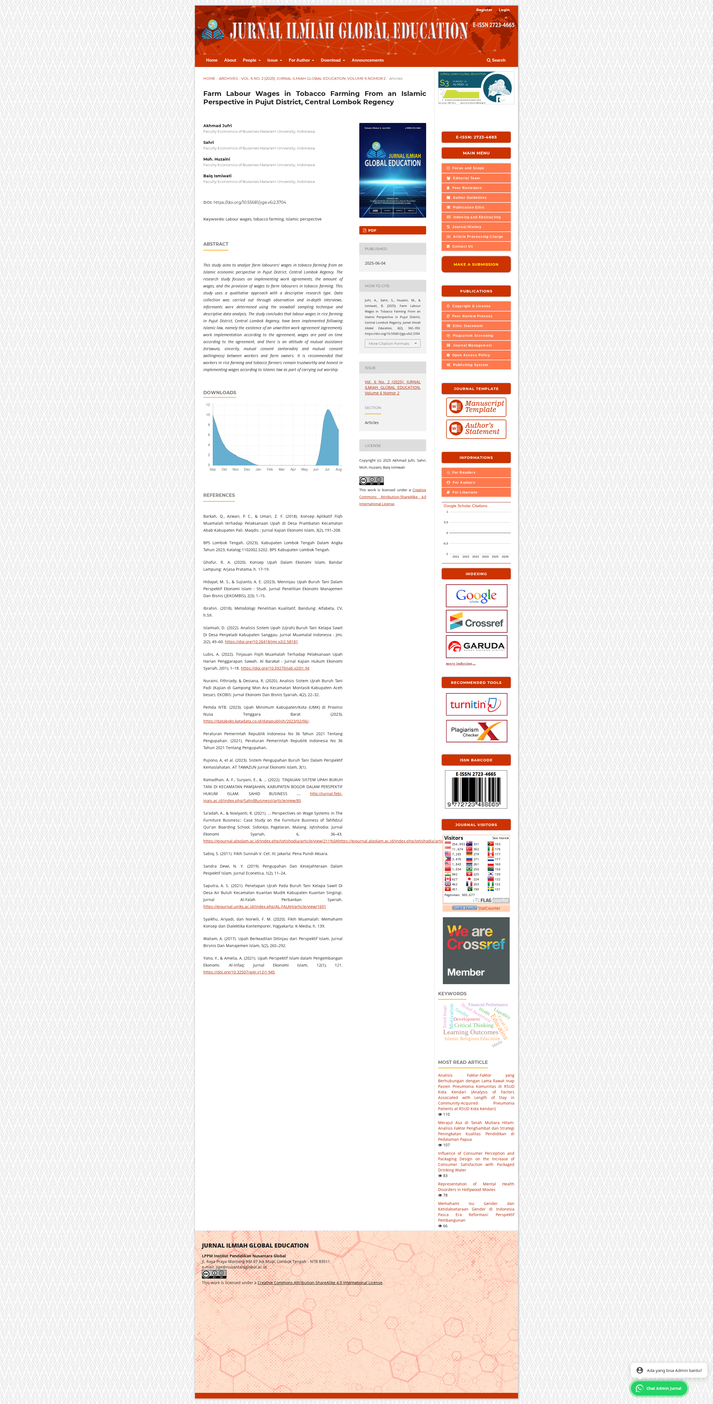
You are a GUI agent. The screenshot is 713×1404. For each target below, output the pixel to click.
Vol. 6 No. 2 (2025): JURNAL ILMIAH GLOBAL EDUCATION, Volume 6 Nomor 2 (313, 78)
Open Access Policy (470, 355)
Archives (228, 78)
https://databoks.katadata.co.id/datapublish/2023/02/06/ (256, 721)
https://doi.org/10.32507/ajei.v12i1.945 (239, 972)
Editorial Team (466, 178)
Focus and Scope (467, 168)
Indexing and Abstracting (476, 217)
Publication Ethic (468, 207)
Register (484, 10)
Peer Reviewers (466, 188)
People (250, 60)
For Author (300, 60)
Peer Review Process (472, 316)
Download (331, 60)
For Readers (463, 473)
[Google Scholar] (476, 607)
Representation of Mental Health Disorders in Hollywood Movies (476, 1186)
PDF (371, 230)
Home (212, 60)
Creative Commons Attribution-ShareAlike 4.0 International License (392, 496)
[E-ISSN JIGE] (476, 808)
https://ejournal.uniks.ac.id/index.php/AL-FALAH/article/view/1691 (264, 906)
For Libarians (464, 492)
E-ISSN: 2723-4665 (476, 137)
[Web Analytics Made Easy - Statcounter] (464, 908)
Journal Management (471, 345)
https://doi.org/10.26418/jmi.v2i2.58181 (261, 641)
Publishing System (470, 365)
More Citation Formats (389, 343)
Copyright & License (471, 306)
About (230, 60)
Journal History (466, 227)
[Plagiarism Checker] (476, 742)
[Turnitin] (476, 715)
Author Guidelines (469, 198)
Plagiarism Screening (472, 336)
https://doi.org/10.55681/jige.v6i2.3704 (250, 202)
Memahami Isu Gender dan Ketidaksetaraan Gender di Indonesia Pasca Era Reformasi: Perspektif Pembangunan (476, 1212)
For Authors (463, 483)
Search (498, 60)
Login (504, 10)
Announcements (368, 60)
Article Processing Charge (477, 237)
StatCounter (489, 908)
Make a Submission (476, 264)
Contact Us (462, 246)
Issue (273, 60)
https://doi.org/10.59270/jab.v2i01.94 (275, 668)
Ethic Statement (467, 326)
